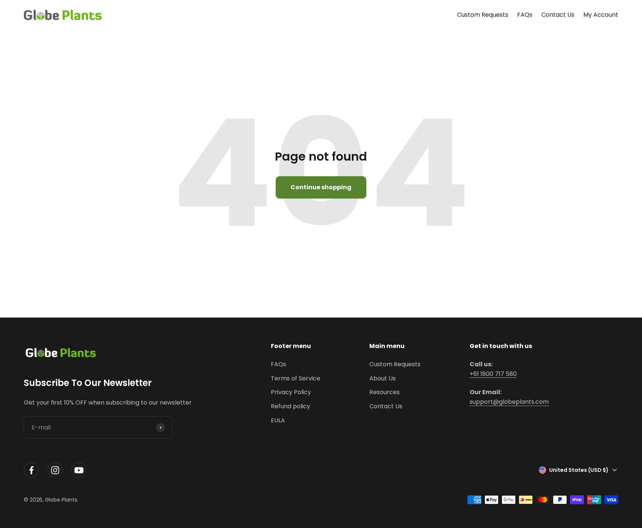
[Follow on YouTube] (79, 470)
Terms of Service (295, 378)
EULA (278, 420)
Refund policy (290, 406)
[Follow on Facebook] (31, 470)
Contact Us (557, 14)
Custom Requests (482, 14)
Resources (384, 392)
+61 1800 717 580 (493, 374)
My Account (600, 14)
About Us (382, 378)
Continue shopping (321, 187)
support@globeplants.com (509, 401)
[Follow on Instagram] (55, 470)
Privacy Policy (291, 392)
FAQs (524, 14)
